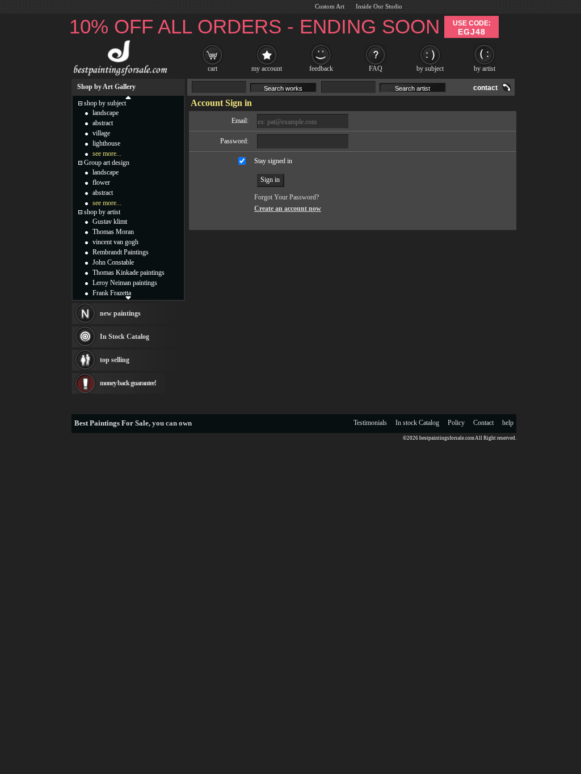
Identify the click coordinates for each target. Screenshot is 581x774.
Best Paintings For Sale (111, 423)
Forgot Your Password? (286, 197)
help (507, 423)
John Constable (113, 262)
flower (101, 182)
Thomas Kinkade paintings (128, 273)
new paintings (120, 313)
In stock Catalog (417, 423)
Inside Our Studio (379, 6)
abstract (102, 123)
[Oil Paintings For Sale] (119, 76)
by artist (484, 69)
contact (485, 88)
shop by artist (102, 212)
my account (266, 69)
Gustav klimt (109, 222)
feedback (321, 69)
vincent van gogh (115, 242)
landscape (105, 113)
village (101, 133)
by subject (430, 69)
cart (212, 69)
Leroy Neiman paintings (124, 283)
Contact (483, 423)
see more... (106, 154)
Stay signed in (273, 161)
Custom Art (329, 6)
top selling (114, 360)
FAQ (375, 69)
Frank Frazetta (111, 293)
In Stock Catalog (124, 337)
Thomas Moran (113, 232)
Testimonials (370, 423)
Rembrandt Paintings (120, 252)
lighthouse (106, 143)
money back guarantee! (128, 383)
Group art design (106, 163)
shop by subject (105, 103)
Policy (456, 423)
